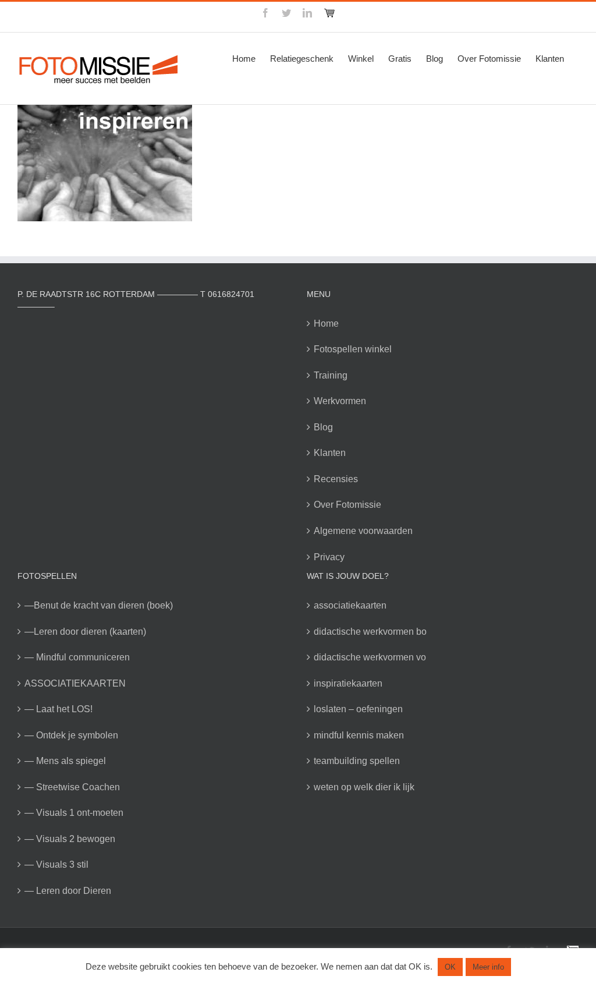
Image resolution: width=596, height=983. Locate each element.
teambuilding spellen (357, 761)
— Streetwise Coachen (72, 787)
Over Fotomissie (347, 505)
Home (326, 323)
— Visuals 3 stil (56, 864)
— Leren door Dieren (67, 891)
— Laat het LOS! (58, 709)
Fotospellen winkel (353, 349)
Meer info (488, 967)
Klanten (330, 453)
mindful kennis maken (359, 735)
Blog (323, 427)
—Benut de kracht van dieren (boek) (98, 605)
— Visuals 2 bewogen (69, 839)
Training (330, 375)
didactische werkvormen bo (370, 632)
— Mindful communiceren (77, 657)
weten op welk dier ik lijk (364, 787)
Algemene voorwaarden (363, 531)
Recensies (336, 479)
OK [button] (450, 967)
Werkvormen (340, 401)
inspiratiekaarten (348, 683)
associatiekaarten (350, 605)
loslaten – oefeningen (358, 709)
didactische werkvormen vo (370, 657)
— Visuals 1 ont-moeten (73, 813)
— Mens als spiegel (65, 761)
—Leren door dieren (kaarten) (85, 632)
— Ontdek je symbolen (71, 735)
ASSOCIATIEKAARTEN (75, 683)
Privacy (329, 557)
